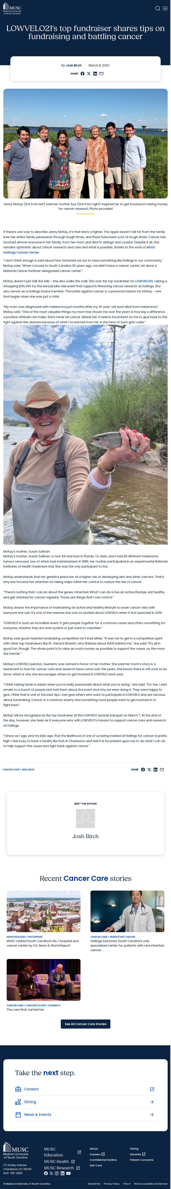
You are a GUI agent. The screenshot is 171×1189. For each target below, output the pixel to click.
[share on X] (89, 73)
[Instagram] (57, 1173)
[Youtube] (68, 1173)
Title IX (127, 1183)
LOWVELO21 (144, 281)
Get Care (96, 1165)
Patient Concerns (141, 1160)
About (94, 1149)
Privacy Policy (112, 1183)
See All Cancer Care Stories (85, 1024)
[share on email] (102, 73)
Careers (97, 1154)
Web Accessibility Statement (151, 1183)
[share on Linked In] (95, 74)
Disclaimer (94, 1183)
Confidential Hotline (103, 1160)
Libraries (138, 1154)
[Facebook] (46, 1173)
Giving (134, 1149)
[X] (51, 1173)
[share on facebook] (82, 74)
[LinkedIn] (62, 1173)
